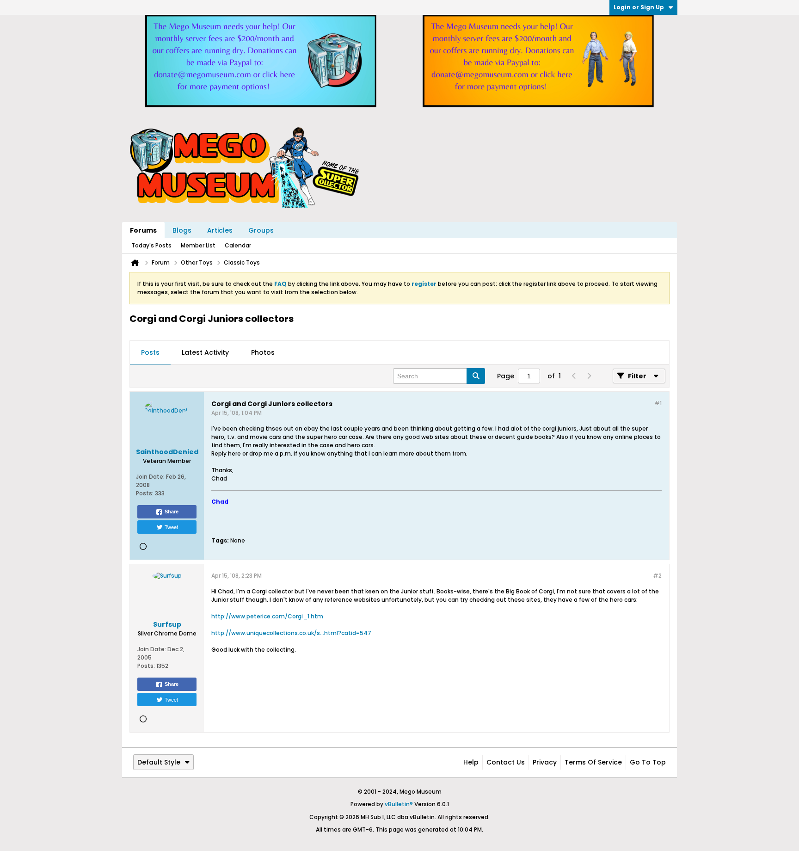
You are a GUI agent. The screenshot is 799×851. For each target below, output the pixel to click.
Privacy (545, 762)
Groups (261, 230)
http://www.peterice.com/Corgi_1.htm (267, 616)
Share (171, 511)
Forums (143, 230)
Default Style (158, 762)
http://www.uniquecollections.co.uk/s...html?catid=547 (291, 633)
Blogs (181, 230)
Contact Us (505, 762)
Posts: (145, 493)
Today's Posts (151, 245)
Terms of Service (593, 762)
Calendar (238, 245)
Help (471, 762)
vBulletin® (399, 804)
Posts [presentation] (150, 352)
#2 (657, 576)
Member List (198, 245)
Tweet (171, 526)
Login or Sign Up (639, 7)
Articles (220, 230)
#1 (658, 403)
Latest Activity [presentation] (205, 352)
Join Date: (150, 477)
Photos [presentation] (263, 352)
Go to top (648, 762)
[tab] (150, 353)
